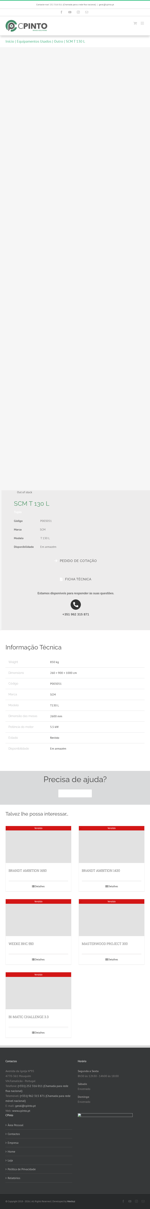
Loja (10, 1160)
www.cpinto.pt (21, 1111)
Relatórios (14, 1178)
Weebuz (71, 1201)
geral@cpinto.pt (106, 4)
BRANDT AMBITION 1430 (101, 870)
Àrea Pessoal (15, 1125)
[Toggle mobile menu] (143, 23)
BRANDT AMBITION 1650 (28, 870)
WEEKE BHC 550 (21, 943)
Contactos (14, 1134)
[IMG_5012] (73, 269)
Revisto (54, 737)
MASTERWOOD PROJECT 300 (105, 943)
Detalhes (40, 886)
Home (11, 1151)
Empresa (13, 1142)
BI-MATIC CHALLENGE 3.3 (29, 1017)
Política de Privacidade (22, 1169)
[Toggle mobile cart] (135, 23)
